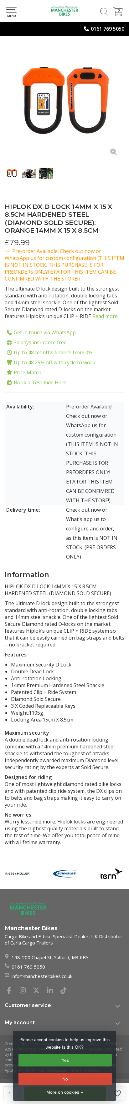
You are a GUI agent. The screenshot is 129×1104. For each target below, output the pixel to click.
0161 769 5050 (107, 28)
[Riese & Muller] (17, 874)
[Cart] (118, 14)
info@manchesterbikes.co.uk (42, 976)
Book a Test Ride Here (40, 382)
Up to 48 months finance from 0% (53, 352)
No (65, 1078)
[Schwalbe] (64, 874)
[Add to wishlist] (117, 1093)
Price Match (27, 372)
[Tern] (112, 874)
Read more (105, 316)
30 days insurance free (40, 342)
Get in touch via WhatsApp (45, 332)
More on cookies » (64, 1092)
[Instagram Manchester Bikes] (25, 991)
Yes (65, 1060)
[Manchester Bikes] (64, 11)
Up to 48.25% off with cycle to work (54, 362)
